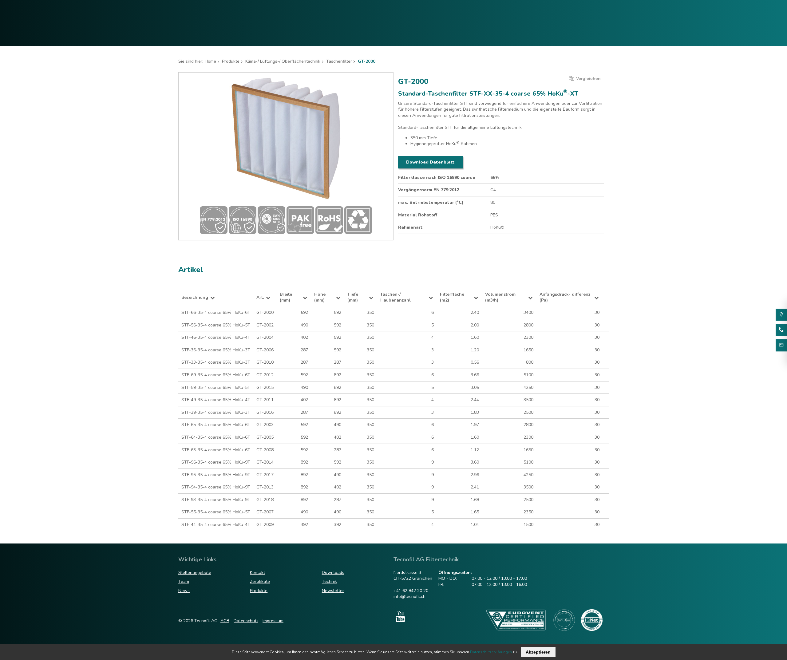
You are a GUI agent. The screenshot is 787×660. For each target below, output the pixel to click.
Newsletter (333, 591)
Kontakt (257, 572)
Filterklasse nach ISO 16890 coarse (436, 177)
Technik (329, 581)
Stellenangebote (194, 572)
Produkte (230, 61)
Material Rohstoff (417, 215)
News (184, 591)
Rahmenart (410, 227)
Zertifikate (260, 581)
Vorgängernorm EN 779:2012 (428, 190)
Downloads (333, 572)
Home (210, 61)
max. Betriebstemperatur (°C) (431, 202)
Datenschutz (246, 621)
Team (183, 581)
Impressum (273, 621)
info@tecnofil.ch (409, 596)
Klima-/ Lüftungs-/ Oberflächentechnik (282, 61)
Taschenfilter (339, 61)
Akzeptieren (538, 652)
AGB (224, 621)
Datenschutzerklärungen (491, 652)
